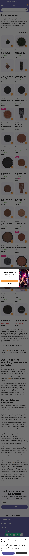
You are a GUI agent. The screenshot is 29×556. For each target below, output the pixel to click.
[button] (14, 550)
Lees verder (21, 548)
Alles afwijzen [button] (21, 553)
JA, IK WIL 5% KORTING (10, 281)
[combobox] (25, 539)
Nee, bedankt (10, 283)
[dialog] (14, 546)
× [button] (27, 539)
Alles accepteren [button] (8, 553)
